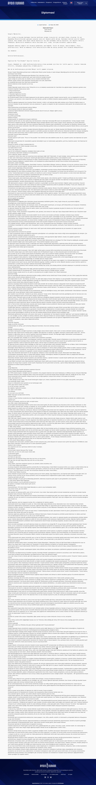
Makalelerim (41, 2)
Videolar (64, 2)
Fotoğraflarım (57, 2)
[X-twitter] (48, 777)
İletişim (65, 4)
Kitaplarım (49, 2)
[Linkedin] (45, 777)
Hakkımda (34, 2)
